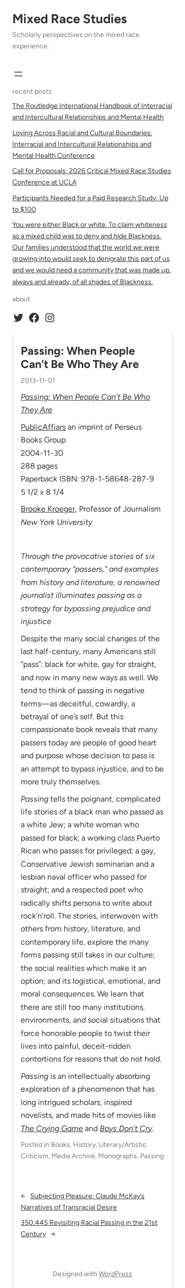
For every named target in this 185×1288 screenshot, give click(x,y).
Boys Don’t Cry (126, 1128)
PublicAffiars (43, 427)
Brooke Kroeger (48, 509)
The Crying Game (52, 1128)
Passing (152, 1156)
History (84, 1145)
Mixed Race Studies (69, 19)
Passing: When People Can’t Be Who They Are (80, 357)
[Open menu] (18, 74)
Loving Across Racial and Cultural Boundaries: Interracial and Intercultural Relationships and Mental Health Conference (82, 144)
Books (60, 1145)
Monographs (117, 1156)
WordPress (115, 1274)
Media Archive (73, 1156)
